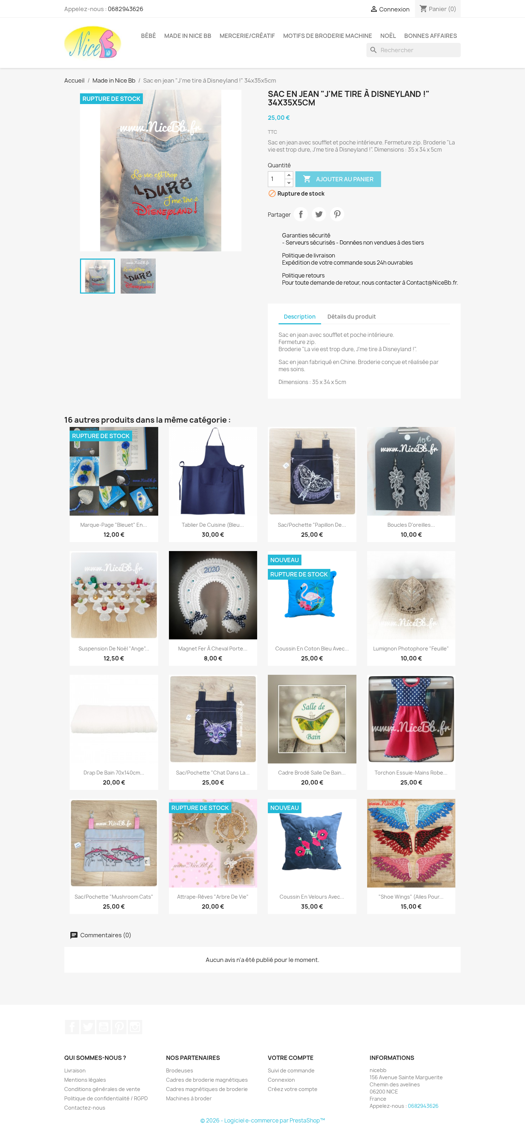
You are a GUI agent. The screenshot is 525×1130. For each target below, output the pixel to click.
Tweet (319, 214)
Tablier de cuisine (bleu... (213, 524)
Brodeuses (179, 1070)
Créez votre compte (293, 1089)
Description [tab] (300, 316)
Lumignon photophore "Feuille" (411, 648)
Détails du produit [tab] (352, 316)
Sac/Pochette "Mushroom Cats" (114, 896)
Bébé (148, 36)
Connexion (281, 1079)
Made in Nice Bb (187, 36)
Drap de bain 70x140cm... (114, 772)
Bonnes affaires (430, 36)
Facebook (72, 1027)
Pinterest (337, 214)
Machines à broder (189, 1098)
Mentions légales (85, 1079)
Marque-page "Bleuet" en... (113, 524)
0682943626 (125, 9)
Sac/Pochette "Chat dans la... (213, 772)
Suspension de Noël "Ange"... (114, 648)
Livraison (75, 1070)
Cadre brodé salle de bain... (312, 772)
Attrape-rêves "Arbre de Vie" (213, 896)
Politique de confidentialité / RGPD (106, 1098)
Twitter (88, 1027)
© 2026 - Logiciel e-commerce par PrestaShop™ (262, 1120)
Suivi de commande (291, 1070)
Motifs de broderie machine (327, 36)
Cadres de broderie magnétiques (207, 1079)
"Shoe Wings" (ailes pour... (411, 896)
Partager (301, 214)
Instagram (135, 1027)
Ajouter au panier (338, 179)
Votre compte (291, 1058)
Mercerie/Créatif (247, 36)
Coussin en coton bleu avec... (312, 648)
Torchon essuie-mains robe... (411, 772)
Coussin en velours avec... (312, 896)
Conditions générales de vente (102, 1089)
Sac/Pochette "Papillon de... (312, 524)
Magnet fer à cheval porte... (213, 648)
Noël (388, 36)
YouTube (103, 1027)
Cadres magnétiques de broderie (207, 1089)
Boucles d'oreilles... (411, 524)
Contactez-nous (84, 1107)
